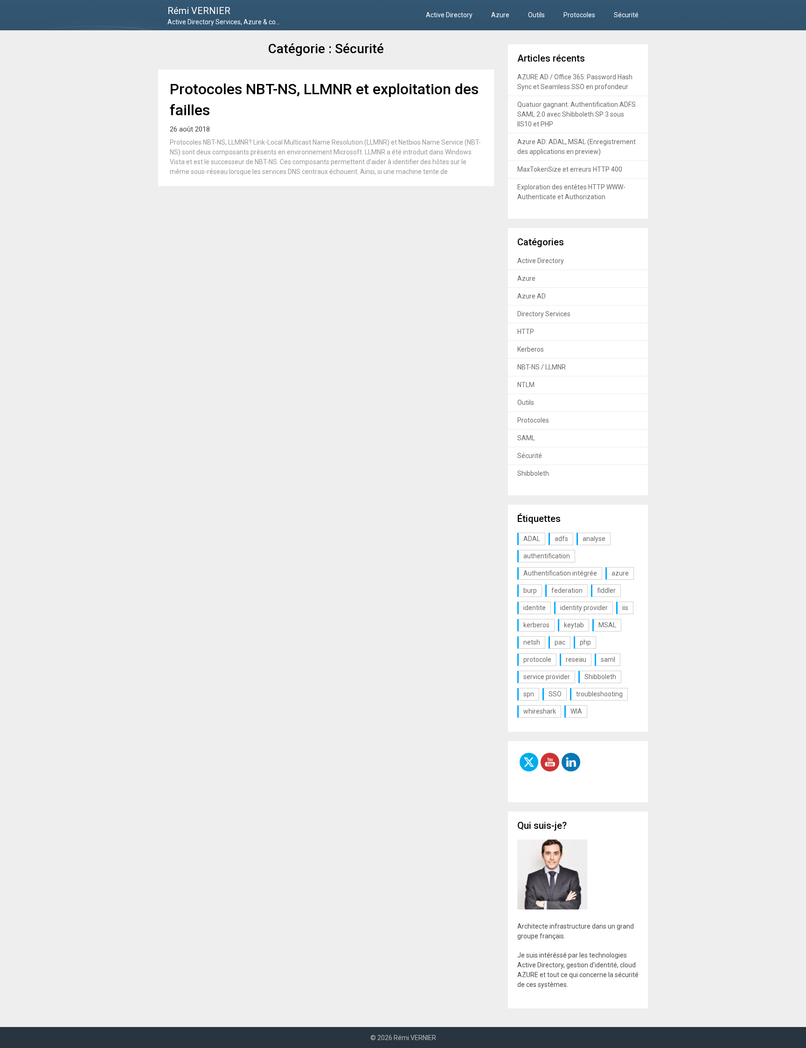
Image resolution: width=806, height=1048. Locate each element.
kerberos (536, 625)
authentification (546, 556)
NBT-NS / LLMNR (541, 367)
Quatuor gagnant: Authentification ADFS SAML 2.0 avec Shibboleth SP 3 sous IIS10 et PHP (576, 114)
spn (528, 694)
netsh (531, 642)
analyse (594, 538)
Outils (536, 15)
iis (625, 607)
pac (560, 642)
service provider (546, 676)
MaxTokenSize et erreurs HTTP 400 (569, 169)
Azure (500, 15)
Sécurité (626, 15)
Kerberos (530, 349)
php (585, 642)
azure (620, 573)
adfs (561, 538)
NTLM (526, 385)
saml (608, 659)
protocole (537, 659)
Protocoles (579, 15)
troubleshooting (599, 694)
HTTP (525, 331)
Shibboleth (533, 473)
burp (530, 590)
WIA (576, 711)
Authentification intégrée (560, 573)
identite (534, 607)
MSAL (607, 625)
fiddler (606, 590)
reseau (576, 659)
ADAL (531, 538)
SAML (526, 438)
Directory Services (543, 314)
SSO (555, 694)
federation (567, 590)
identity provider (584, 607)
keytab (574, 625)
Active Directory (449, 15)
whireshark (539, 711)
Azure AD (531, 296)
